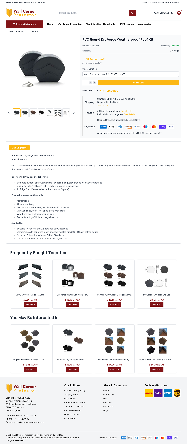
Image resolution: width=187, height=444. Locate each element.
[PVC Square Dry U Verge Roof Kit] (72, 340)
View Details (30, 304)
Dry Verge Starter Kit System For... (72, 294)
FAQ (105, 398)
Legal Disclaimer (71, 414)
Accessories (144, 24)
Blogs (105, 410)
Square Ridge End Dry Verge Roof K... (155, 359)
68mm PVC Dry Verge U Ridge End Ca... (114, 294)
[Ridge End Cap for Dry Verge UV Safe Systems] (30, 340)
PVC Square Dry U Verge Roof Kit (69, 359)
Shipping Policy (71, 394)
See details (103, 105)
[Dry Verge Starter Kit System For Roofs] (72, 275)
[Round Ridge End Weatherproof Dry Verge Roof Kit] (114, 340)
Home (50, 24)
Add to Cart (138, 82)
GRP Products (126, 24)
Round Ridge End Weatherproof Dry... (113, 359)
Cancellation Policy (72, 410)
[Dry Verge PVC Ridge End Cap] (156, 275)
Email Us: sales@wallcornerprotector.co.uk (162, 2)
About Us (107, 402)
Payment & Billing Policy (74, 390)
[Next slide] (74, 113)
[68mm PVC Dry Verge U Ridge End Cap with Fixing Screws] (114, 275)
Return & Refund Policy (74, 402)
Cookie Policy (70, 418)
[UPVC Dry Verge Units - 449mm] (30, 275)
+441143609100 (164, 12)
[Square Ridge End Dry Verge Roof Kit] (156, 340)
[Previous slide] (9, 113)
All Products (108, 394)
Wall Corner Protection (70, 24)
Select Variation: (89, 69)
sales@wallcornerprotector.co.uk (29, 422)
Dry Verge (34, 31)
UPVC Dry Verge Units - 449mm (30, 294)
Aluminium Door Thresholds (100, 24)
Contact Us (108, 406)
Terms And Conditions (74, 406)
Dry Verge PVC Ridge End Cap (156, 294)
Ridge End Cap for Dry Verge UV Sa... (29, 359)
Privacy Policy (70, 398)
